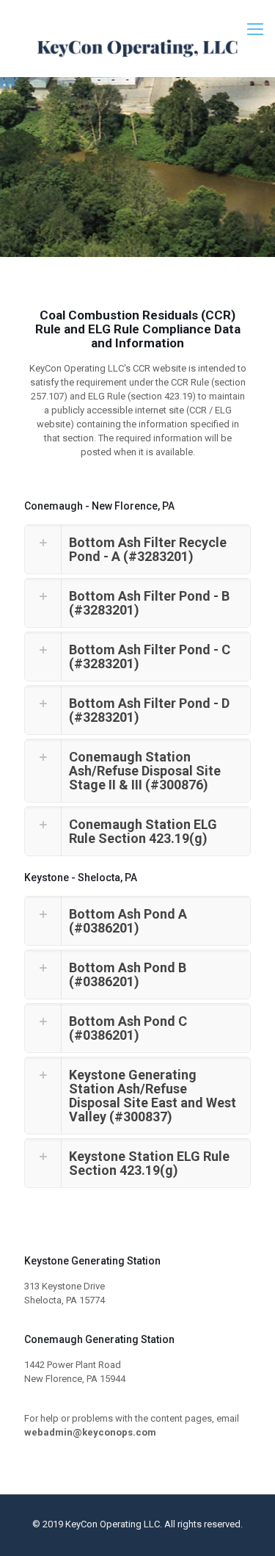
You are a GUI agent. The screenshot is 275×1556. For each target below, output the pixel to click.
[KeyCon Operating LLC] (137, 48)
